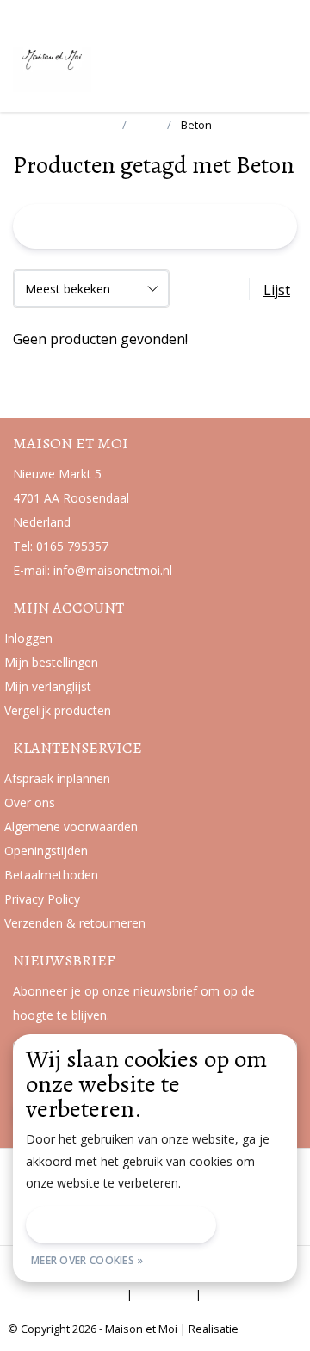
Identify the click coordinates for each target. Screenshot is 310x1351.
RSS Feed (236, 1294)
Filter (158, 226)
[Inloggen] (215, 63)
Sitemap (164, 1294)
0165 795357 (72, 546)
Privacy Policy (82, 1294)
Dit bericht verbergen (121, 1225)
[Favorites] (248, 63)
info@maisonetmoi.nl (112, 570)
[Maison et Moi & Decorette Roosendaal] (90, 68)
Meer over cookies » (87, 1260)
